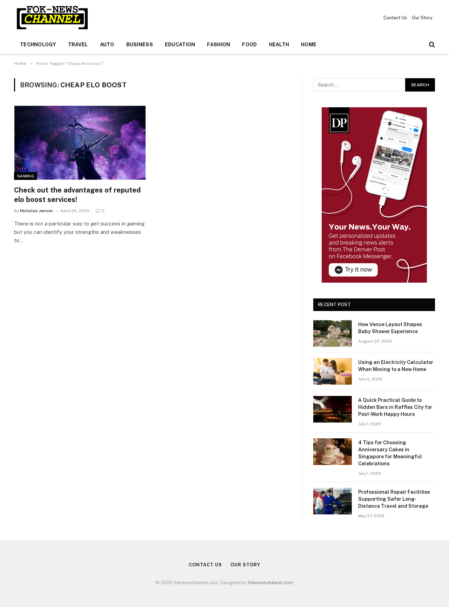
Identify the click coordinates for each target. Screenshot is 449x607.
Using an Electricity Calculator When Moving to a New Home (395, 365)
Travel (78, 44)
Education (180, 44)
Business (139, 44)
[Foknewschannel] (52, 17)
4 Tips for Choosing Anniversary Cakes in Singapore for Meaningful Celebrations (390, 453)
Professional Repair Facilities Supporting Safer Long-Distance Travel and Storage (394, 499)
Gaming (25, 176)
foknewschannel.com (270, 582)
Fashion (218, 44)
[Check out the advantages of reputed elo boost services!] (80, 143)
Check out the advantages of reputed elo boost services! (77, 195)
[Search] (431, 45)
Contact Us (395, 17)
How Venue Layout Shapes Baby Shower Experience (390, 328)
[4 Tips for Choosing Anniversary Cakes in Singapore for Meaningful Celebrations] (332, 451)
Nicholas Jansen (36, 210)
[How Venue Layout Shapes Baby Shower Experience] (332, 333)
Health (279, 44)
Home (308, 44)
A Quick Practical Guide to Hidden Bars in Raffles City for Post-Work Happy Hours (395, 407)
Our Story (422, 17)
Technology (38, 44)
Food (249, 44)
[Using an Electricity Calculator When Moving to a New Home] (332, 371)
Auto (107, 44)
